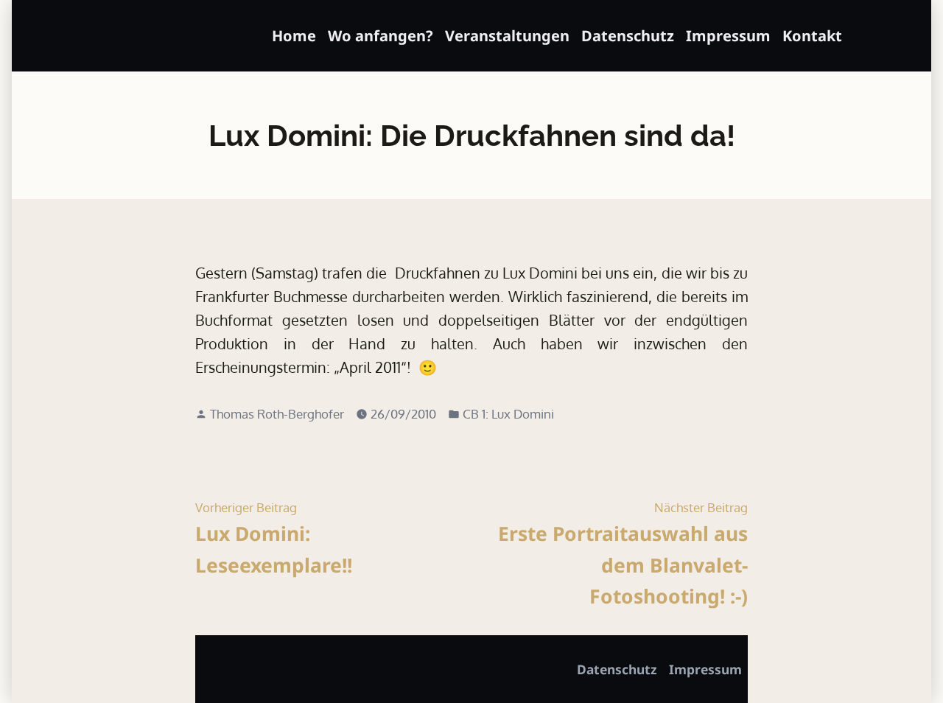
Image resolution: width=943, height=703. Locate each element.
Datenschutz (627, 36)
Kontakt (812, 36)
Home (294, 36)
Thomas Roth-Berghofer (277, 413)
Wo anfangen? (380, 36)
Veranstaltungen (507, 36)
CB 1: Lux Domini (508, 413)
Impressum (728, 36)
